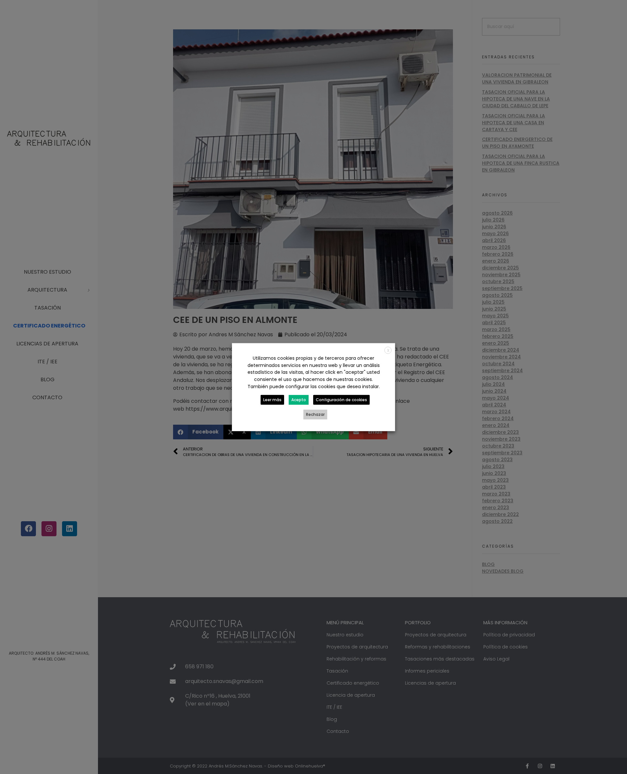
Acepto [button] (298, 399)
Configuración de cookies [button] (341, 399)
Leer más (272, 399)
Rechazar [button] (315, 414)
